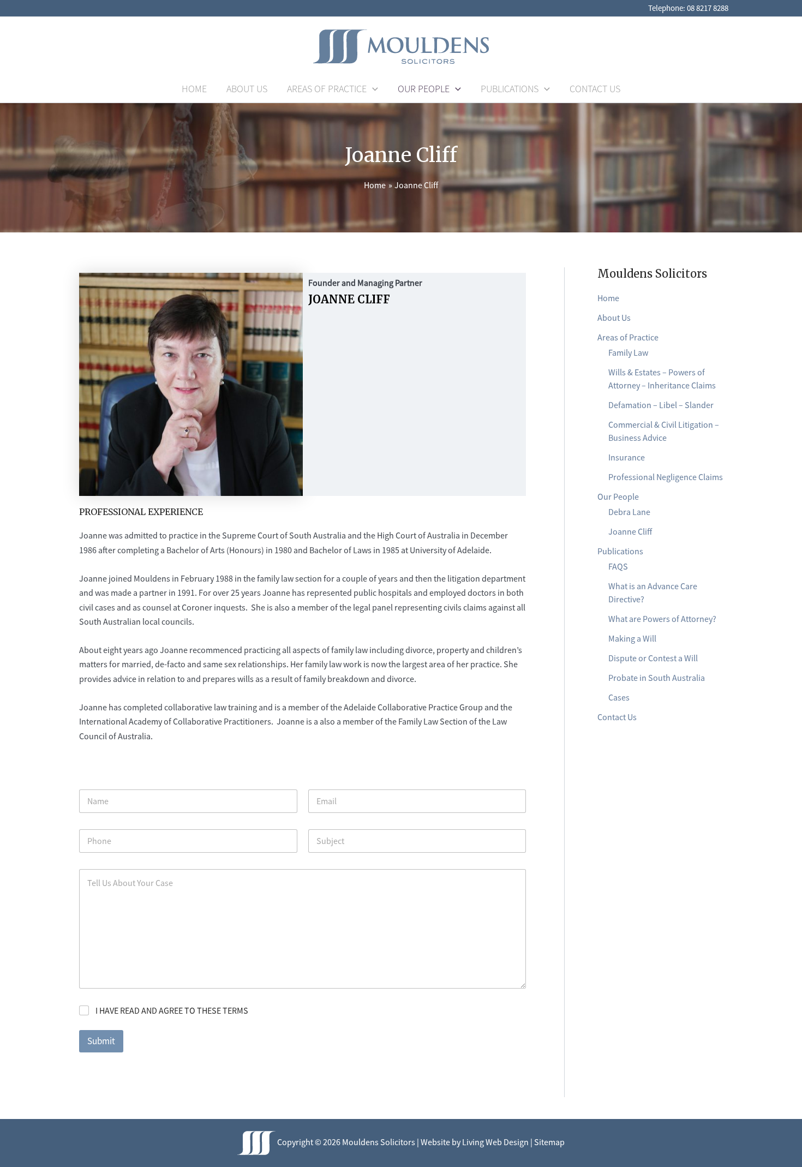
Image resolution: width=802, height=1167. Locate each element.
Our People (618, 496)
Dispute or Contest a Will (653, 658)
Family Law (628, 352)
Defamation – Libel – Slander (661, 404)
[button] (372, 89)
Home (608, 297)
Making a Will (632, 638)
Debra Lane (629, 511)
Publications (620, 551)
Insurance (626, 457)
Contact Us (617, 716)
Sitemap (549, 1141)
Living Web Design (495, 1141)
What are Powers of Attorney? (662, 618)
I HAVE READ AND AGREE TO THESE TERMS (171, 1010)
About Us (614, 317)
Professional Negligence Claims (665, 476)
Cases (619, 697)
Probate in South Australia (656, 677)
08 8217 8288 (707, 8)
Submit (101, 1041)
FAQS (618, 566)
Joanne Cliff (630, 531)
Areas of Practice (628, 337)
